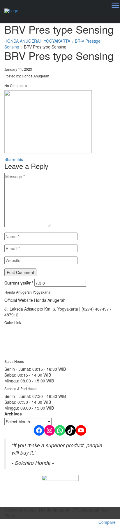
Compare (107, 522)
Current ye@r (18, 283)
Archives (13, 414)
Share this (13, 159)
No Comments (15, 85)
